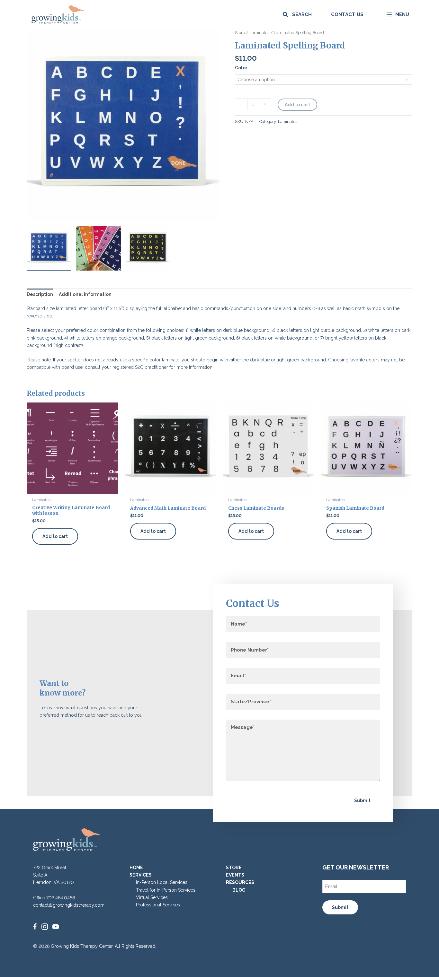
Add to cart (297, 104)
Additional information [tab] (85, 294)
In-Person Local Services (161, 882)
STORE (234, 867)
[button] (297, 14)
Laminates (259, 32)
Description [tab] (40, 294)
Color (241, 67)
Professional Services (158, 904)
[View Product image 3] (148, 248)
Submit (362, 800)
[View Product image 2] (98, 248)
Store (240, 32)
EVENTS (235, 875)
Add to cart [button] (55, 536)
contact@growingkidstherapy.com (68, 905)
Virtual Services (152, 897)
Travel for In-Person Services (165, 890)
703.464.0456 (60, 897)
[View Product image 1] (49, 248)
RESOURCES (240, 882)
